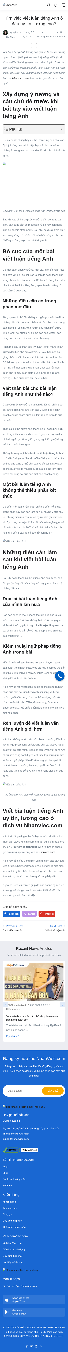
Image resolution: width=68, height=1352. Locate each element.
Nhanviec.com (47, 852)
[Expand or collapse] (61, 129)
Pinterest (48, 913)
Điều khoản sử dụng (14, 1249)
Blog (5, 1166)
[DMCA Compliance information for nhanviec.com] (11, 1149)
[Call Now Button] (60, 676)
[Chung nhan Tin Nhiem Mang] (20, 1270)
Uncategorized (44, 36)
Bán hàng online (39, 1004)
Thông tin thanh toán (14, 1227)
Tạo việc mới (10, 1208)
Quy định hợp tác (12, 1220)
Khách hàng (9, 1201)
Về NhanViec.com (12, 1243)
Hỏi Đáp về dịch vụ (13, 1262)
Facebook (12, 913)
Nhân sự (7, 1185)
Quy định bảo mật (12, 1255)
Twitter (31, 913)
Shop (5, 1172)
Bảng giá (7, 1214)
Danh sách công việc (14, 1179)
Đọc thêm (11, 1036)
